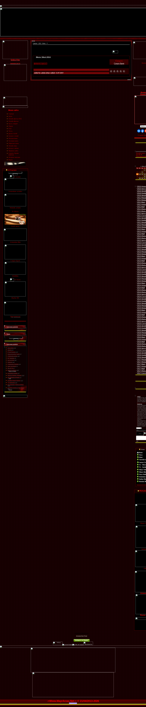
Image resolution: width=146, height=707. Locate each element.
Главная (35, 43)
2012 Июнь (141, 236)
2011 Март (141, 202)
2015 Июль (141, 319)
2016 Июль (141, 346)
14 (139, 174)
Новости (10, 362)
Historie (10, 349)
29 (142, 178)
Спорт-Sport (11, 360)
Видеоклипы (11, 358)
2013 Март (141, 256)
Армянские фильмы (13, 364)
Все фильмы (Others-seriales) (16, 384)
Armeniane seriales (13, 373)
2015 (39, 43)
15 (142, 174)
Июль (43, 43)
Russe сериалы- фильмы (14, 375)
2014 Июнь (141, 290)
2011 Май (141, 207)
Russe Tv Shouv (12, 370)
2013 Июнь (141, 263)
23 (144, 176)
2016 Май (141, 342)
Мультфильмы (11, 351)
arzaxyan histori (12, 366)
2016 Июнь (141, 344)
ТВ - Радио (10, 368)
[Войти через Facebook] (142, 131)
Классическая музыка (14, 353)
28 (139, 178)
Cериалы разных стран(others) (16, 387)
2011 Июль (141, 211)
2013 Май (141, 261)
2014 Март (141, 283)
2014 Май (141, 288)
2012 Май (141, 234)
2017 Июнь (141, 371)
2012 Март (141, 229)
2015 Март (141, 310)
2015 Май (141, 315)
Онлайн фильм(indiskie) (14, 380)
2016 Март (141, 337)
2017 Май (141, 369)
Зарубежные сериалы (13, 377)
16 (144, 174)
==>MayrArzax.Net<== (81, 633)
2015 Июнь (141, 317)
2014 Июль (141, 292)
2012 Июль (141, 238)
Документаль (11, 382)
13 (137, 174)
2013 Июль (141, 265)
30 (144, 178)
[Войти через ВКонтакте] (138, 131)
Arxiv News (11, 347)
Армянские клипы (12, 355)
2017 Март (141, 364)
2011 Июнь (141, 209)
